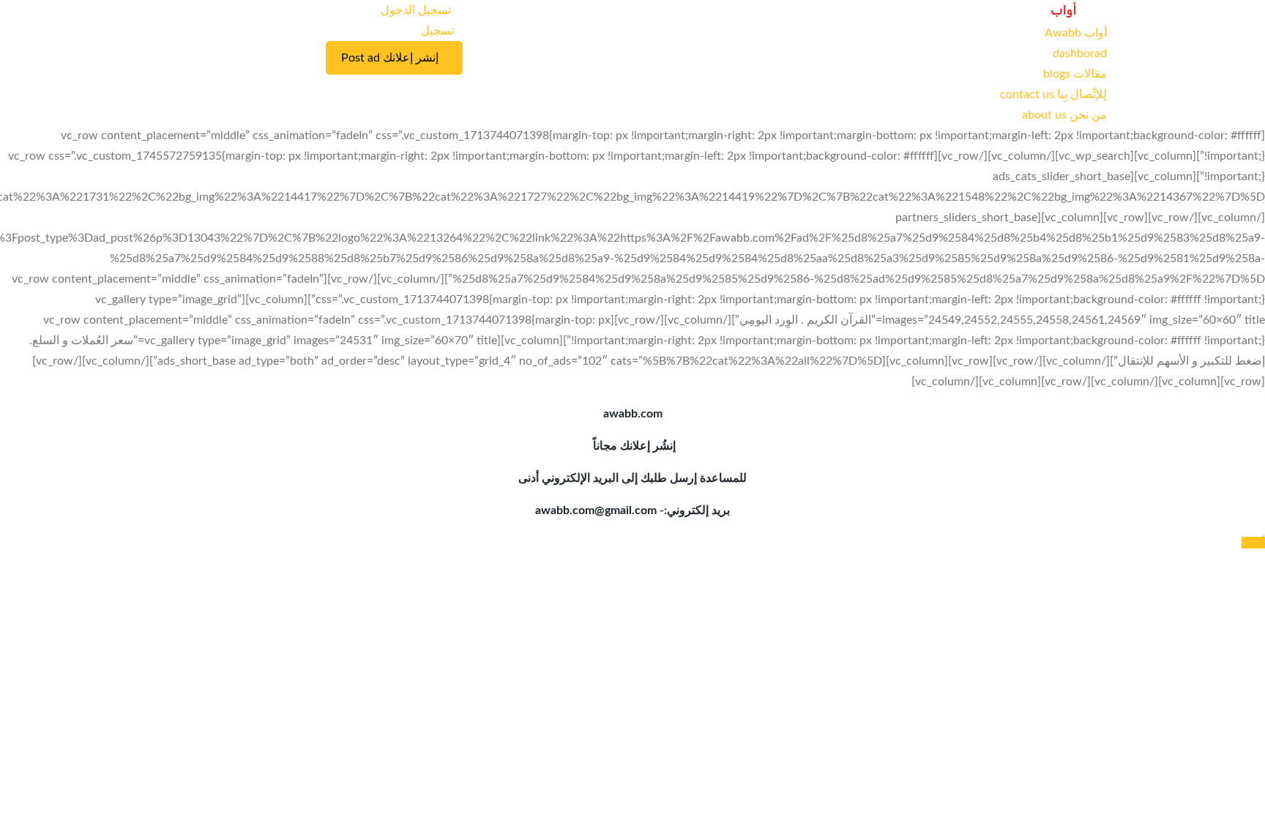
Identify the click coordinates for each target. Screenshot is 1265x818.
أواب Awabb (1076, 33)
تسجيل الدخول (417, 10)
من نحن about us (1064, 115)
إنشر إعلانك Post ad (390, 58)
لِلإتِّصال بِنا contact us (1053, 94)
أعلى (1253, 543)
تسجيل (437, 31)
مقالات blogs (1075, 74)
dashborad (1080, 53)
